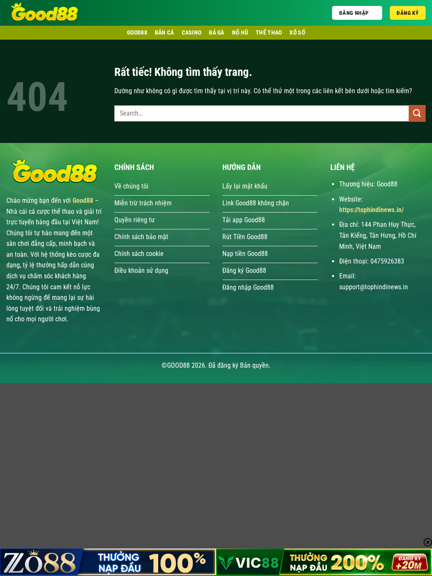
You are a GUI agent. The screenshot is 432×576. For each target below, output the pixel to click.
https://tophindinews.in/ (371, 210)
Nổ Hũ (240, 32)
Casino (192, 32)
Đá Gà (216, 32)
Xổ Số (297, 32)
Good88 (137, 32)
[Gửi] (417, 113)
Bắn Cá (164, 32)
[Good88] (63, 13)
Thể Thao (269, 32)
